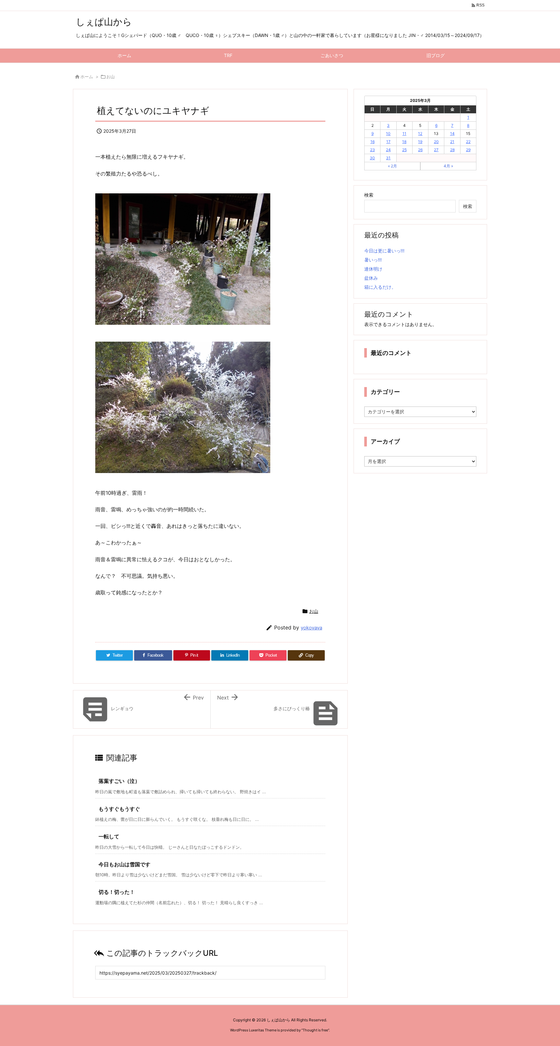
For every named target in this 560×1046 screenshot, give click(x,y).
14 (452, 133)
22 (468, 141)
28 (452, 149)
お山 (110, 76)
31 (388, 157)
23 (372, 149)
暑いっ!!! (373, 259)
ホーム (86, 76)
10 (388, 133)
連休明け (373, 269)
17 (388, 141)
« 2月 (392, 166)
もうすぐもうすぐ (119, 809)
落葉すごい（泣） (119, 781)
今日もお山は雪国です (124, 864)
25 (404, 149)
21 (452, 141)
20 (436, 141)
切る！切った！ (117, 892)
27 (436, 149)
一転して (109, 836)
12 (420, 133)
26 (420, 149)
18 (404, 141)
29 (468, 149)
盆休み (371, 278)
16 (372, 141)
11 (404, 133)
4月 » (448, 166)
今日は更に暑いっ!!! (384, 250)
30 (372, 157)
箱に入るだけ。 (380, 287)
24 (388, 149)
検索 (368, 195)
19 (420, 141)
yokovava (311, 628)
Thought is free (315, 1030)
